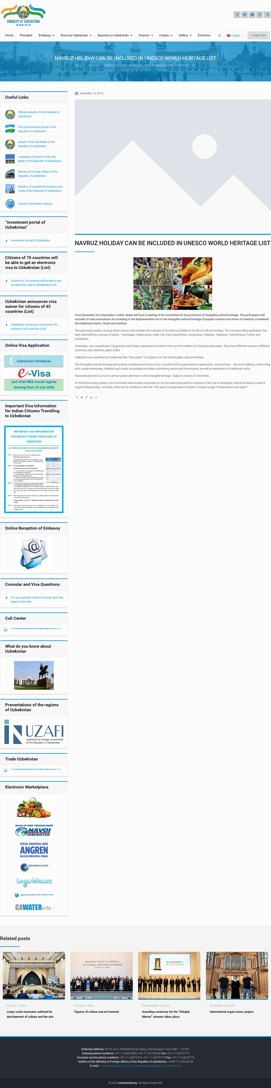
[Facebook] (237, 14)
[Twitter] (244, 14)
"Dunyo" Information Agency (35, 203)
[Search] (219, 35)
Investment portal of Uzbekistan (30, 240)
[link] (34, 373)
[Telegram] (267, 14)
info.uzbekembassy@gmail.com (147, 1065)
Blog (78, 65)
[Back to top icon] (254, 1082)
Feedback (175, 1065)
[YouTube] (252, 14)
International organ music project (232, 1012)
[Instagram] (259, 14)
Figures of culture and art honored (96, 1012)
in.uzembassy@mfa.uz (114, 1065)
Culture (92, 65)
